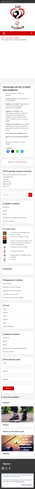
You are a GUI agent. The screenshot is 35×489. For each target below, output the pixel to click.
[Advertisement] (17, 59)
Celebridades (7, 177)
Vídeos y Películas (8, 326)
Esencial (13, 259)
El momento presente (17, 251)
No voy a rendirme (8, 221)
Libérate (5, 319)
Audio (4, 309)
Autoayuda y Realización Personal (13, 175)
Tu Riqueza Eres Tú (21, 162)
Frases (5, 316)
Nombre (5, 371)
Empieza (6, 403)
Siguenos (8, 269)
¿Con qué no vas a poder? (11, 294)
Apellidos (5, 379)
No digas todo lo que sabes (19, 247)
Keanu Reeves (7, 283)
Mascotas (6, 181)
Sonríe (5, 214)
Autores (5, 312)
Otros (4, 186)
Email (4, 363)
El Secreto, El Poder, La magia (20, 237)
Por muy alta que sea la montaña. (13, 297)
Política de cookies (19, 481)
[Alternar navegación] (3, 33)
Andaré (5, 210)
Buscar (30, 195)
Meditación (6, 184)
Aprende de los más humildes (12, 287)
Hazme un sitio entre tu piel (13, 431)
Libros (5, 179)
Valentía (6, 454)
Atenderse (6, 207)
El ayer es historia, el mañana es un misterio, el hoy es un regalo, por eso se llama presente (21, 242)
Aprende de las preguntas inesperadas (14, 218)
